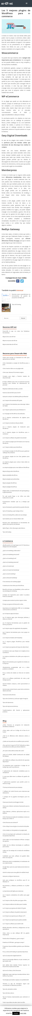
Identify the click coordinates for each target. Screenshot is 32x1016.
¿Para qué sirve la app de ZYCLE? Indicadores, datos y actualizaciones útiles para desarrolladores (16, 746)
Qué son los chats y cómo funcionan (12, 970)
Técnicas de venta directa (9, 694)
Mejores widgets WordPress (10, 487)
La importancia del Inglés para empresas (13, 891)
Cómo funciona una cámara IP (10, 822)
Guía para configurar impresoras (11, 876)
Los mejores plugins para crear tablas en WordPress (16, 467)
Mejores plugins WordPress (10, 483)
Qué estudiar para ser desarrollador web (13, 519)
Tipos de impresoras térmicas (10, 706)
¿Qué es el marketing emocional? (11, 554)
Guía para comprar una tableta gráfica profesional (15, 396)
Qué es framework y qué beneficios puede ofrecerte (16, 507)
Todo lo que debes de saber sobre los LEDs (14, 1002)
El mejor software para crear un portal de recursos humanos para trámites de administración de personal (16, 383)
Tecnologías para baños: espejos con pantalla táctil (16, 980)
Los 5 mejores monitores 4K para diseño (13, 423)
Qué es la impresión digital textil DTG (12, 955)
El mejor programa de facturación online (13, 604)
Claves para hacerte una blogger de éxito (13, 802)
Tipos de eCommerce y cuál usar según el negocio (15, 698)
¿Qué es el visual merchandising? (11, 570)
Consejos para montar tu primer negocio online (15, 600)
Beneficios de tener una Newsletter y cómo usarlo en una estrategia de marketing (16, 590)
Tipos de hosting (16, 304)
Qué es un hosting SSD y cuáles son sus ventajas (15, 515)
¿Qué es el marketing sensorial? (10, 562)
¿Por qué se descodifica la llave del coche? (13, 750)
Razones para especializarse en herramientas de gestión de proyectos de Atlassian (21, 295)
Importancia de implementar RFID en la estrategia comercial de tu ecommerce (16, 608)
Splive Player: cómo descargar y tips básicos (14, 528)
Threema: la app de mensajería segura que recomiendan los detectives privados (16, 984)
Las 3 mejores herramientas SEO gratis (12, 400)
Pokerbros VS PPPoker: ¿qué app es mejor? (13, 942)
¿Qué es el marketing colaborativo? (11, 550)
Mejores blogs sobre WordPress (11, 471)
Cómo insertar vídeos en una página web (13, 368)
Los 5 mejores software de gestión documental (14, 438)
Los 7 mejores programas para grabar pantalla (14, 920)
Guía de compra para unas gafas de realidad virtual (16, 872)
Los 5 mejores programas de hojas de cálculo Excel (16, 647)
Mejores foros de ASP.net (9, 336)
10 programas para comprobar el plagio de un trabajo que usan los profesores (16, 766)
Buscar (23, 318)
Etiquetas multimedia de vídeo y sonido (13, 389)
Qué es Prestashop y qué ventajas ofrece (13, 511)
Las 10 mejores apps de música (11, 613)
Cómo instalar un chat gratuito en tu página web (15, 830)
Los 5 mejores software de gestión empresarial (14, 912)
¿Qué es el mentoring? (8, 566)
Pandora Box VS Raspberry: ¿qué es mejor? (13, 938)
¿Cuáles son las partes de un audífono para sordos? (16, 741)
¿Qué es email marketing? (9, 574)
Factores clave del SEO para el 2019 (12, 392)
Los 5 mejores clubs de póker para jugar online (14, 900)
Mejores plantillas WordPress (10, 475)
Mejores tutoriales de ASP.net (10, 344)
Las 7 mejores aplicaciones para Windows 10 (14, 410)
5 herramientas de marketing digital (12, 581)
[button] (27, 3)
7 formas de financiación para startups (12, 787)
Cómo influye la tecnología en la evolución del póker (16, 826)
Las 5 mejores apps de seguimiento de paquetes (15, 628)
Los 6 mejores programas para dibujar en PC (14, 916)
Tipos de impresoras (8, 702)
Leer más (23, 1013)
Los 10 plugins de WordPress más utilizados (14, 413)
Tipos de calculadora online (10, 989)
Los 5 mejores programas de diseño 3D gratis (14, 908)
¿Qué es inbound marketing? (10, 578)
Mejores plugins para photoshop (11, 479)
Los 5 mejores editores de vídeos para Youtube (15, 904)
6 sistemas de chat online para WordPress (13, 585)
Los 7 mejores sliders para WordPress (12, 447)
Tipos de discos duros (8, 993)
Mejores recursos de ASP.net (10, 340)
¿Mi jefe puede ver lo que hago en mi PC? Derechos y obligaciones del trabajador (16, 545)
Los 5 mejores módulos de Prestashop (12, 637)
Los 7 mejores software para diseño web (13, 923)
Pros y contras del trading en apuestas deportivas (15, 952)
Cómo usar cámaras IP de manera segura (13, 372)
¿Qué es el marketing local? (9, 558)
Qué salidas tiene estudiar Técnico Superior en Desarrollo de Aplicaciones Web (16, 965)
